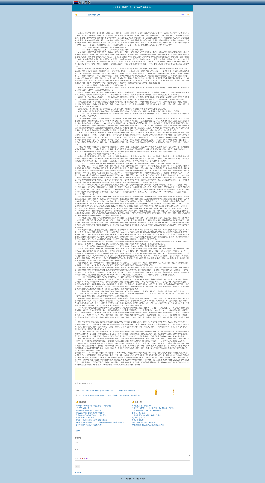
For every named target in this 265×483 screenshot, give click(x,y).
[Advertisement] (112, 22)
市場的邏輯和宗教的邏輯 (85, 418)
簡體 (182, 15)
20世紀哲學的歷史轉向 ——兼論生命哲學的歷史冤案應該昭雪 (100, 422)
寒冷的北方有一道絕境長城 (142, 406)
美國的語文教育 (138, 420)
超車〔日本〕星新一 (139, 413)
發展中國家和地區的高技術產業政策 (89, 425)
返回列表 (78, 472)
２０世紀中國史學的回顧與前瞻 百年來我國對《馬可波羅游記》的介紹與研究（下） (113, 395)
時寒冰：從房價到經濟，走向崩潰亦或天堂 (91, 420)
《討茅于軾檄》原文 (83, 408)
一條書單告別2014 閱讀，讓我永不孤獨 (146, 415)
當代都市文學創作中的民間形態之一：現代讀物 (93, 406)
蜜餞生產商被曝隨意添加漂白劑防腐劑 (90, 413)
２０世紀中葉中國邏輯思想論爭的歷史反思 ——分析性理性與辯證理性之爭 (110, 390)
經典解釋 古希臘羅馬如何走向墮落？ (89, 410)
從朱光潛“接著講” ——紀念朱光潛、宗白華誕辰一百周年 (153, 408)
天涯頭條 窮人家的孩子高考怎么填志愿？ (91, 415)
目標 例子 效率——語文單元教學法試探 (146, 410)
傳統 (187, 15)
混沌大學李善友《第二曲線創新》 (144, 422)
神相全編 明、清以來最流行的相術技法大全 (148, 425)
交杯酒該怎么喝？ (138, 418)
